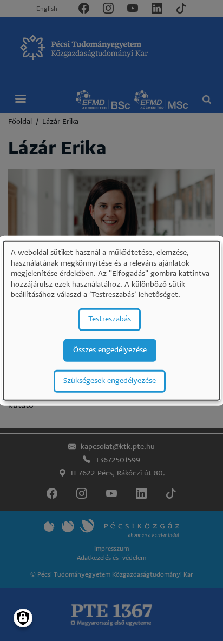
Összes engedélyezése (110, 350)
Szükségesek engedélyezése (109, 381)
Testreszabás (109, 319)
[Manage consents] (23, 618)
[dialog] (111, 320)
